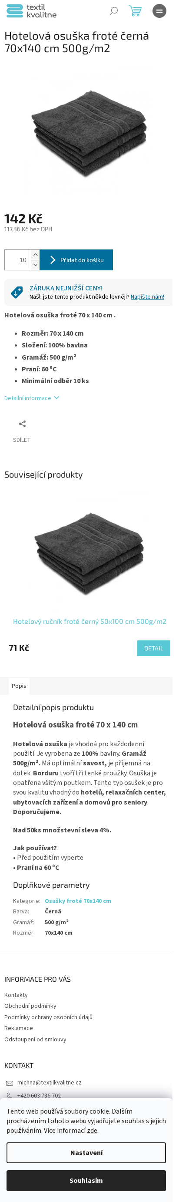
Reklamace (18, 1028)
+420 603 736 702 (39, 1095)
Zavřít (50, 423)
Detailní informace (27, 398)
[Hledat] (114, 11)
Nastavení (86, 1153)
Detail (153, 648)
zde (92, 1130)
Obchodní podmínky (30, 1006)
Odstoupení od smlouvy (35, 1039)
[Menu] (159, 11)
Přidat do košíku (82, 259)
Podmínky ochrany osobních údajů (48, 1017)
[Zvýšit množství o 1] (35, 255)
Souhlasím (86, 1180)
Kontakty (16, 995)
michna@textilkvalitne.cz (49, 1082)
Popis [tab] (19, 686)
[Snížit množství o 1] (35, 265)
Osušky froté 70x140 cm (78, 901)
